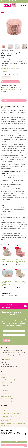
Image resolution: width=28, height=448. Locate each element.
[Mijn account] (21, 5)
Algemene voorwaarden (7, 401)
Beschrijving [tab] (4, 100)
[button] (2, 5)
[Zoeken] (23, 5)
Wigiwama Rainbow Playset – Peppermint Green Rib (7, 283)
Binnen (6, 50)
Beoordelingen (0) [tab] (6, 102)
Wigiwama (4, 106)
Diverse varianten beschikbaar (11, 202)
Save (3, 12)
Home (2, 50)
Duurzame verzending (7, 382)
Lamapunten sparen (6, 388)
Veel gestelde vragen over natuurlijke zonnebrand (11, 419)
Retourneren (4, 385)
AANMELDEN (6, 340)
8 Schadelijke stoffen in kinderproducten (12, 408)
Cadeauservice (5, 390)
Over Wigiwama (5, 215)
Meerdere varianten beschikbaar (10, 68)
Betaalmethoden (5, 393)
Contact (3, 377)
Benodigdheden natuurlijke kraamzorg (11, 413)
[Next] (24, 27)
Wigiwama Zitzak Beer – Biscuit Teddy (7, 260)
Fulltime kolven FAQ (6, 416)
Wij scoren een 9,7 (7, 89)
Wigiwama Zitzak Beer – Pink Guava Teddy (20, 261)
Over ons (3, 374)
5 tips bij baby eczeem (7, 410)
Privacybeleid (24, 429)
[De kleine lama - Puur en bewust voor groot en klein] (14, 5)
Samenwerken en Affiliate (8, 399)
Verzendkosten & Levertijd (8, 380)
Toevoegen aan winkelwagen (10, 82)
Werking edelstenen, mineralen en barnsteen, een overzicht (13, 424)
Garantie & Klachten (6, 396)
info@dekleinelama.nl (9, 359)
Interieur (11, 50)
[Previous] (3, 27)
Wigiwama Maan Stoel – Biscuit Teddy (20, 281)
